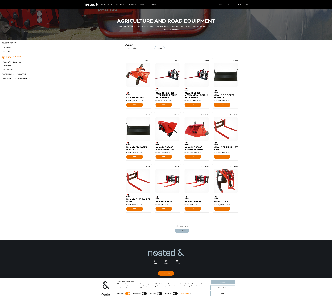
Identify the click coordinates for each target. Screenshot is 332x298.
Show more (182, 231)
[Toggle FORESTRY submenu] (29, 52)
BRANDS (142, 4)
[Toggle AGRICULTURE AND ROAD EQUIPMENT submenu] (29, 57)
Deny (222, 293)
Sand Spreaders (8, 69)
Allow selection (222, 288)
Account (231, 4)
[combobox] (137, 48)
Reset (159, 48)
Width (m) (129, 45)
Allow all (222, 282)
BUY (134, 105)
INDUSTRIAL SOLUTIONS (124, 4)
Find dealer (166, 273)
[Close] (330, 3)
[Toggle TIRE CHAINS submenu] (29, 47)
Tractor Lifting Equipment (12, 62)
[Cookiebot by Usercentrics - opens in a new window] (106, 294)
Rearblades (7, 66)
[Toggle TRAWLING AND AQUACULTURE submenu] (29, 74)
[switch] (144, 293)
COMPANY (154, 4)
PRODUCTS (105, 4)
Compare (147, 60)
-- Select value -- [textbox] (132, 48)
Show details (185, 293)
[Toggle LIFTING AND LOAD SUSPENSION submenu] (29, 79)
